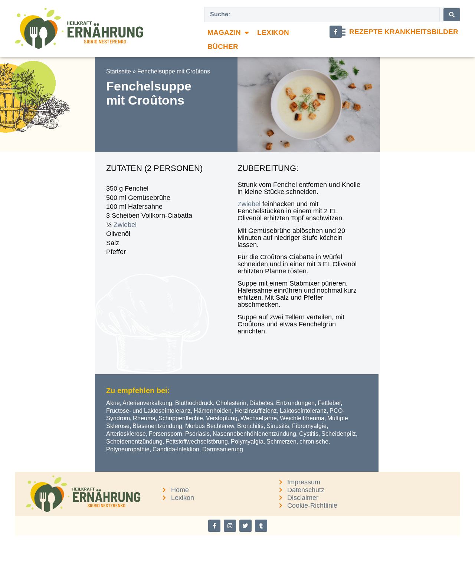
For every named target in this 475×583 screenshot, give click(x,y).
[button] (397, 32)
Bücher (222, 46)
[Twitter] (245, 526)
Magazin (224, 32)
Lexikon (273, 32)
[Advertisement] (47, 263)
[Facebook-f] (214, 526)
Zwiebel (125, 224)
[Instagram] (230, 526)
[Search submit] (451, 14)
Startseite (118, 71)
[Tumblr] (261, 526)
